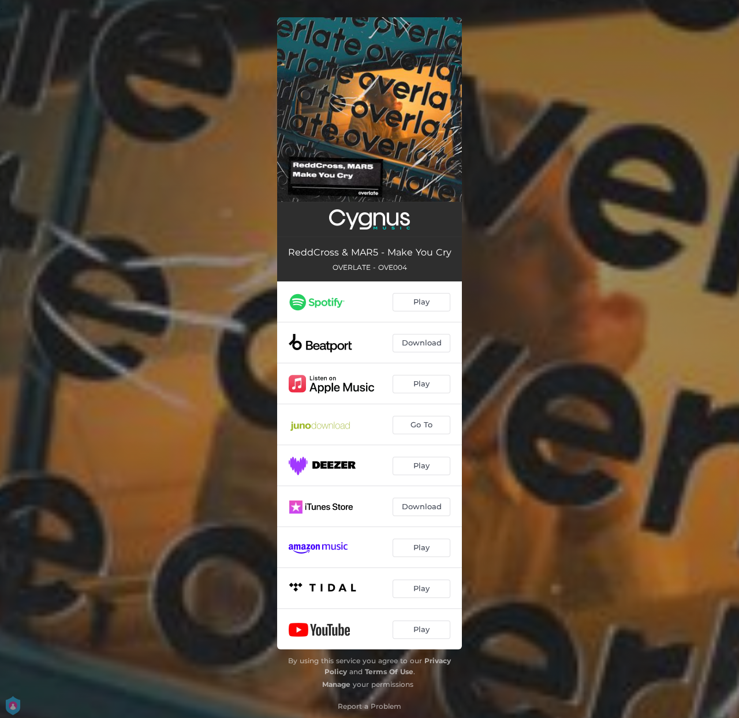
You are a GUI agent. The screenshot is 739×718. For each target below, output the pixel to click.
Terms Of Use (389, 671)
